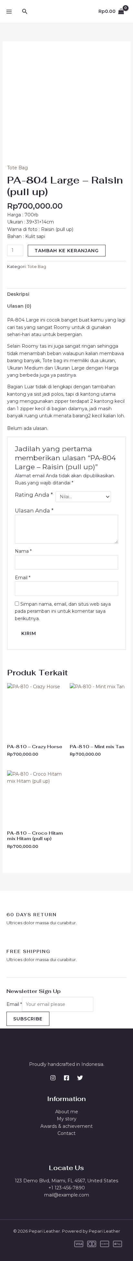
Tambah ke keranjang (67, 250)
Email (22, 578)
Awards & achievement (66, 1126)
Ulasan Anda (34, 510)
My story (67, 1119)
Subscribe (28, 1019)
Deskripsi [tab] (18, 294)
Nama (23, 551)
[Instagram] (53, 1078)
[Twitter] (80, 1078)
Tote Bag (17, 168)
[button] (25, 11)
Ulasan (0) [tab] (19, 306)
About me (66, 1112)
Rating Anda (34, 494)
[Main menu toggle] (9, 11)
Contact (66, 1133)
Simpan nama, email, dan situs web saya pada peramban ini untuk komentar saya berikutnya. (63, 611)
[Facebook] (66, 1078)
